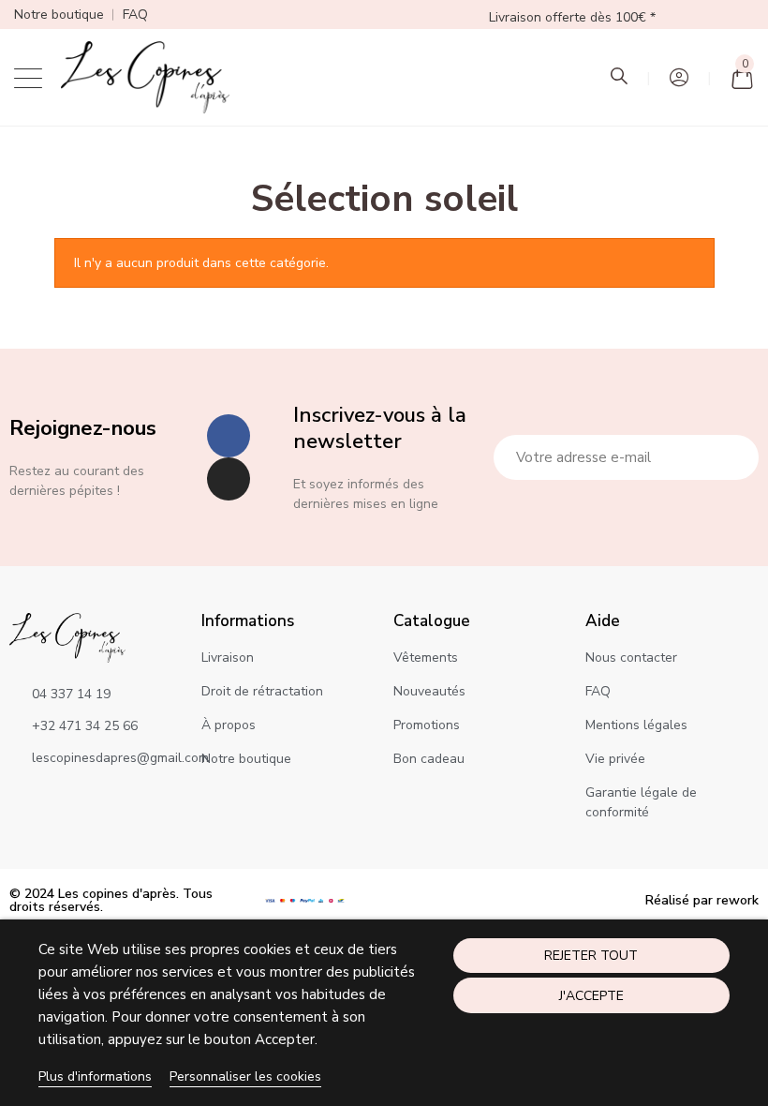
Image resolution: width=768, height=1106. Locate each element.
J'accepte (591, 996)
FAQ (135, 14)
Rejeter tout (591, 955)
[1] (734, 457)
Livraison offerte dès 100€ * (572, 17)
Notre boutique (59, 14)
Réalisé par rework (702, 900)
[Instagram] (228, 479)
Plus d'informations (95, 1076)
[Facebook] (228, 435)
